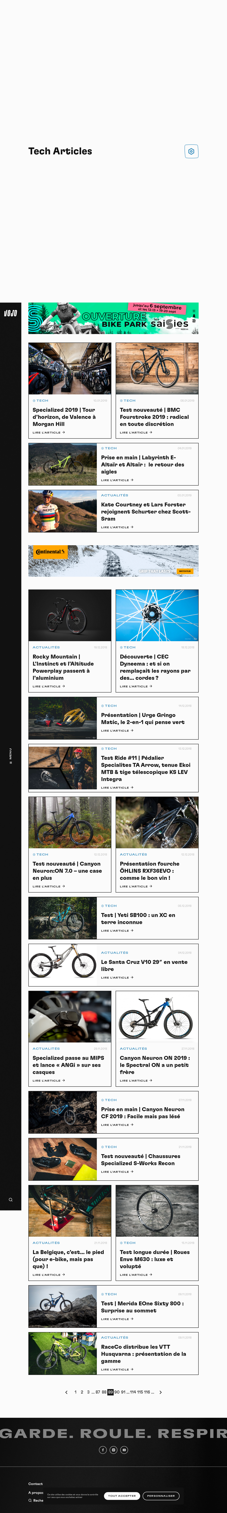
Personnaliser (161, 1496)
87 (98, 1392)
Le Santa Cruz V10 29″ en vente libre (144, 965)
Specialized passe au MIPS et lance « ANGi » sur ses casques (68, 1065)
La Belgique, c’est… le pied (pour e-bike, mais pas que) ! (68, 1259)
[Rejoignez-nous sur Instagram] (113, 1450)
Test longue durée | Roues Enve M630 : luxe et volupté (155, 1259)
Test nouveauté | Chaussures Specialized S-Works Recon (140, 1159)
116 (147, 1392)
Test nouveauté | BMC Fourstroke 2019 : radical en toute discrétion (154, 417)
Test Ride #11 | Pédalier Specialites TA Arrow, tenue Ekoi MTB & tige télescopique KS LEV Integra (145, 768)
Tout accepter (122, 1496)
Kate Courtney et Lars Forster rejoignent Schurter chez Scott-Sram (146, 512)
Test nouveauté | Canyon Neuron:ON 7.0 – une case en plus (67, 871)
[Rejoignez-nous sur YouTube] (124, 1450)
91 (123, 1392)
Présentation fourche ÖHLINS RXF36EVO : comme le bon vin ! (149, 871)
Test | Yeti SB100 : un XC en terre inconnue (138, 918)
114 (133, 1392)
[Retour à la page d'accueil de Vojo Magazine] (10, 313)
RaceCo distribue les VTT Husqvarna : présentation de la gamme (143, 1354)
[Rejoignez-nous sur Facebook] (103, 1450)
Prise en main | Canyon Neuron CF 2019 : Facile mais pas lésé (142, 1113)
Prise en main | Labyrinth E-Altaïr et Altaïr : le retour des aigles (142, 465)
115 (140, 1392)
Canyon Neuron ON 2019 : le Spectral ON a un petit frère (155, 1065)
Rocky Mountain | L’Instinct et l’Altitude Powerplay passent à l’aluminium (63, 667)
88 (104, 1392)
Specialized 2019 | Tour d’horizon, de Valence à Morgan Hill (64, 417)
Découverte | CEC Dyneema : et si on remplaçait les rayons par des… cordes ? (155, 667)
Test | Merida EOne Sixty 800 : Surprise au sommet (142, 1307)
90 (117, 1392)
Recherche (42, 1500)
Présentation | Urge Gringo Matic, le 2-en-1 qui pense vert (143, 718)
